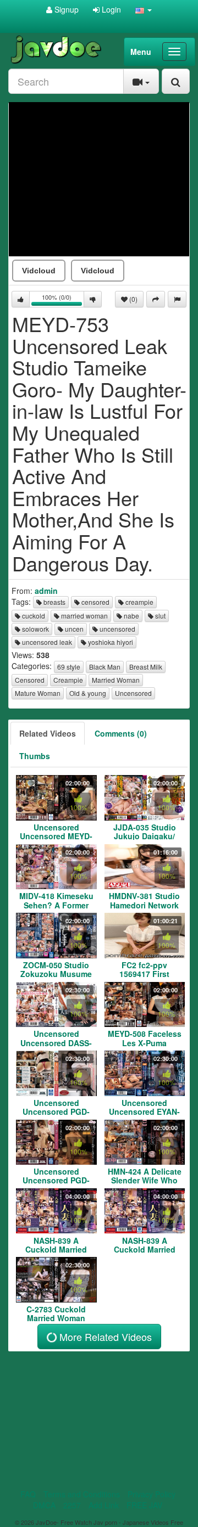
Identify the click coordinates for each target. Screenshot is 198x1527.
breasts (53, 602)
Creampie (68, 679)
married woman (83, 615)
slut (159, 615)
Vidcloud (39, 270)
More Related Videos (104, 1336)
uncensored (116, 628)
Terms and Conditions (81, 1494)
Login (110, 9)
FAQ (28, 1494)
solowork (34, 628)
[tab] (47, 733)
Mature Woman (38, 693)
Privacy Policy (151, 1494)
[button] (143, 9)
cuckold (32, 615)
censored (94, 602)
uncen (73, 628)
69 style (68, 666)
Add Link (104, 1505)
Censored (30, 679)
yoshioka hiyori (109, 642)
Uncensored (133, 693)
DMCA (44, 1505)
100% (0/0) (63, 300)
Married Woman (116, 679)
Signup (65, 9)
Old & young (87, 693)
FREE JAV (144, 1505)
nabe (130, 615)
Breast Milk (145, 666)
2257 (72, 1505)
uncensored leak (46, 642)
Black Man (104, 666)
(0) (133, 299)
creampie (138, 602)
